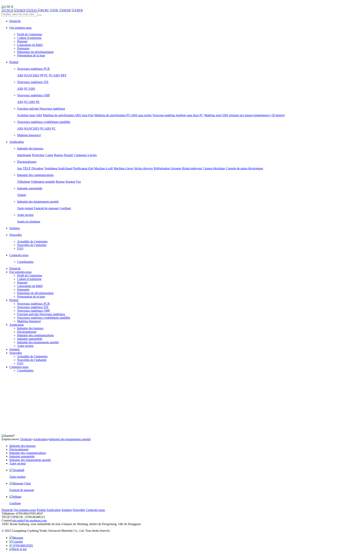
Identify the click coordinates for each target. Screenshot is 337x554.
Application (16, 324)
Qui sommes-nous (20, 272)
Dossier (68, 155)
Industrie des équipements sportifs (38, 201)
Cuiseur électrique (214, 168)
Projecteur (38, 155)
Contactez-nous (18, 367)
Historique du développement (35, 52)
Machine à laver (123, 168)
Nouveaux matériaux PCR (33, 68)
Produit (13, 300)
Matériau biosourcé (29, 135)
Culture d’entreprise (29, 37)
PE (38, 102)
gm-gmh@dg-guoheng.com (29, 520)
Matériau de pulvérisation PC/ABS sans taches (123, 115)
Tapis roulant (25, 208)
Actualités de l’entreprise (32, 241)
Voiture (21, 195)
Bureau (58, 155)
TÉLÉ (27, 168)
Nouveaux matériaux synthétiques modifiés (43, 122)
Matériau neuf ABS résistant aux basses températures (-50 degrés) (244, 115)
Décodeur (37, 168)
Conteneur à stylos (85, 155)
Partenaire (23, 48)
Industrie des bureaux (30, 148)
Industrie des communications (35, 175)
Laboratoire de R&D (30, 45)
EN (23, 10)
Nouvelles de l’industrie (31, 245)
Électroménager (26, 161)
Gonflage (65, 208)
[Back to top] (18, 549)
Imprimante (24, 155)
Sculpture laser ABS (29, 115)
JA (35, 10)
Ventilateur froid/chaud (58, 168)
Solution (14, 349)
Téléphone (23, 181)
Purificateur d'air (83, 168)
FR (81, 10)
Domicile (15, 268)
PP (41, 75)
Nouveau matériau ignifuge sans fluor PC (178, 115)
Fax (78, 181)
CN (11, 10)
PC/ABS (54, 75)
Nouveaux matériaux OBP (33, 95)
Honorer (22, 41)
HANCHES (31, 75)
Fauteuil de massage (46, 208)
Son (19, 168)
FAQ (20, 248)
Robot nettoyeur (192, 168)
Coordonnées (25, 261)
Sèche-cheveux (143, 168)
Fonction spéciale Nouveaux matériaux (41, 108)
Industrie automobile (29, 188)
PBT (64, 75)
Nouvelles (15, 352)
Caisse (49, 155)
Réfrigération (162, 168)
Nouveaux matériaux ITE (33, 82)
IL (57, 10)
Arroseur (175, 168)
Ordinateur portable (43, 181)
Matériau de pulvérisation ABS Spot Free (68, 115)
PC (46, 75)
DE (69, 10)
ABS (20, 75)
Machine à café (103, 168)
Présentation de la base (31, 55)
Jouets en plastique (28, 221)
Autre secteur (25, 215)
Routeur (70, 181)
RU (47, 10)
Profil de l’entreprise (29, 34)
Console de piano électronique (244, 168)
